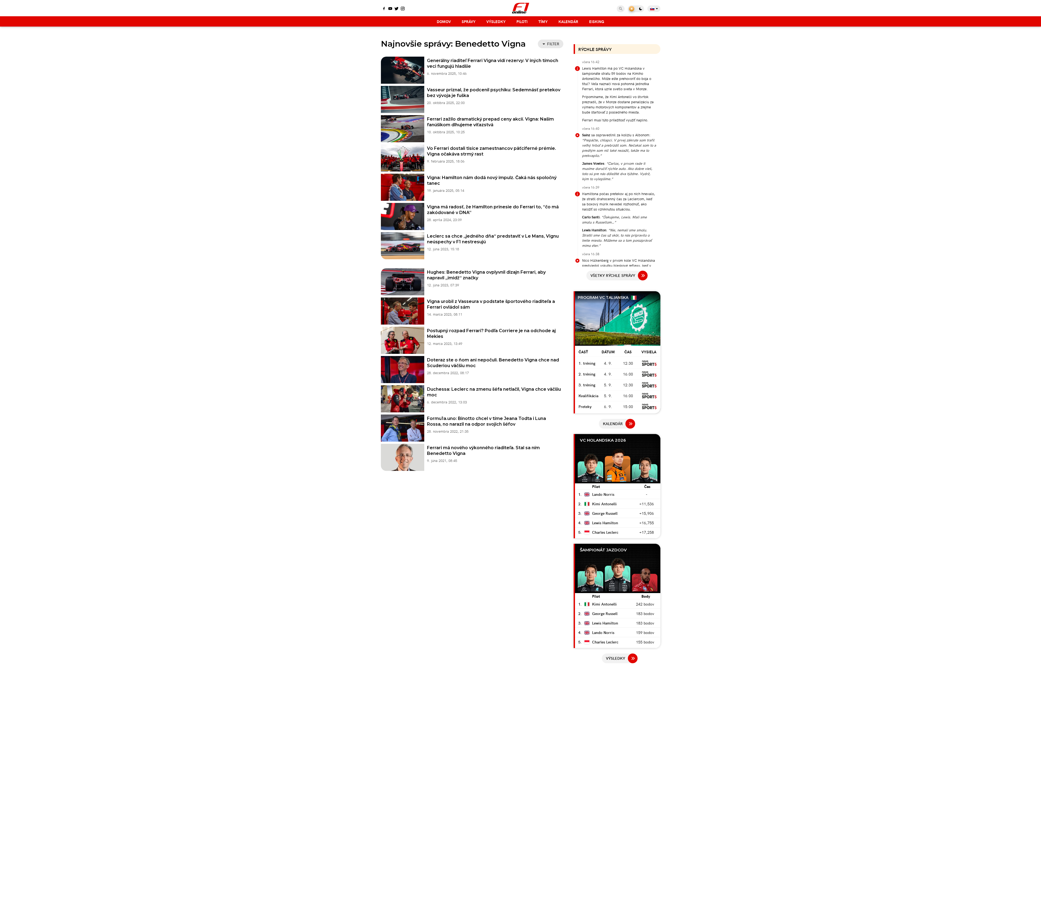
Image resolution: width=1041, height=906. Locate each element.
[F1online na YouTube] (390, 9)
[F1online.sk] (520, 8)
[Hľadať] (620, 8)
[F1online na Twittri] (396, 9)
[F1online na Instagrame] (403, 9)
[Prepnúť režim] (636, 8)
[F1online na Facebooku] (384, 9)
